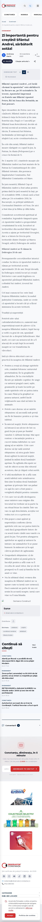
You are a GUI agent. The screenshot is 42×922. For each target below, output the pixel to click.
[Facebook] (4, 876)
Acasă (4, 21)
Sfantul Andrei (7, 635)
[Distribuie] (35, 61)
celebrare (14, 627)
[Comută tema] (30, 5)
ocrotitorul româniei (9, 631)
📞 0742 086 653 (8, 884)
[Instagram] (9, 876)
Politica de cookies (27, 915)
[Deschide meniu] (37, 5)
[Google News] (30, 876)
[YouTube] (14, 876)
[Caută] (24, 5)
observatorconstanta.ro (14, 613)
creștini (23, 627)
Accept (10, 915)
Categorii (7, 893)
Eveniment (12, 21)
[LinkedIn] (24, 876)
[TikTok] (19, 876)
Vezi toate (34, 646)
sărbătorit (23, 631)
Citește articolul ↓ (23, 61)
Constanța (9, 15)
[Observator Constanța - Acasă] (9, 6)
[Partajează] (13, 621)
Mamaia (24, 15)
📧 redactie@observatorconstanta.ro (16, 881)
